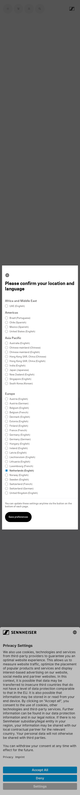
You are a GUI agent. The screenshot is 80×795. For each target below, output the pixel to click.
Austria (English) (18, 399)
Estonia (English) (18, 421)
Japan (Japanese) (19, 370)
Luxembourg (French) (21, 466)
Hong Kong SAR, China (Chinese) (27, 357)
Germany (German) (20, 439)
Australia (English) (19, 343)
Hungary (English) (19, 444)
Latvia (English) (18, 453)
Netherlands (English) (21, 471)
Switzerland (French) (20, 484)
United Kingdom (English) (23, 493)
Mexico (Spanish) (19, 327)
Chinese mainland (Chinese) (25, 348)
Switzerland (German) (21, 489)
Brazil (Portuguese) (19, 318)
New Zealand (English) (21, 375)
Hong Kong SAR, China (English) (27, 361)
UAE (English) (17, 306)
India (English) (17, 366)
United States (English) (22, 331)
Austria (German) (18, 403)
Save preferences (18, 517)
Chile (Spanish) (17, 322)
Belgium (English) (19, 408)
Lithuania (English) (19, 462)
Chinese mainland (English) (24, 352)
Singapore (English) (20, 379)
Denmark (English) (19, 417)
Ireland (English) (18, 448)
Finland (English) (18, 426)
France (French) (18, 430)
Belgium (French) (18, 412)
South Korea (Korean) (21, 383)
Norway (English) (18, 475)
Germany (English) (19, 435)
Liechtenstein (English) (22, 457)
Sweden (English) (19, 480)
